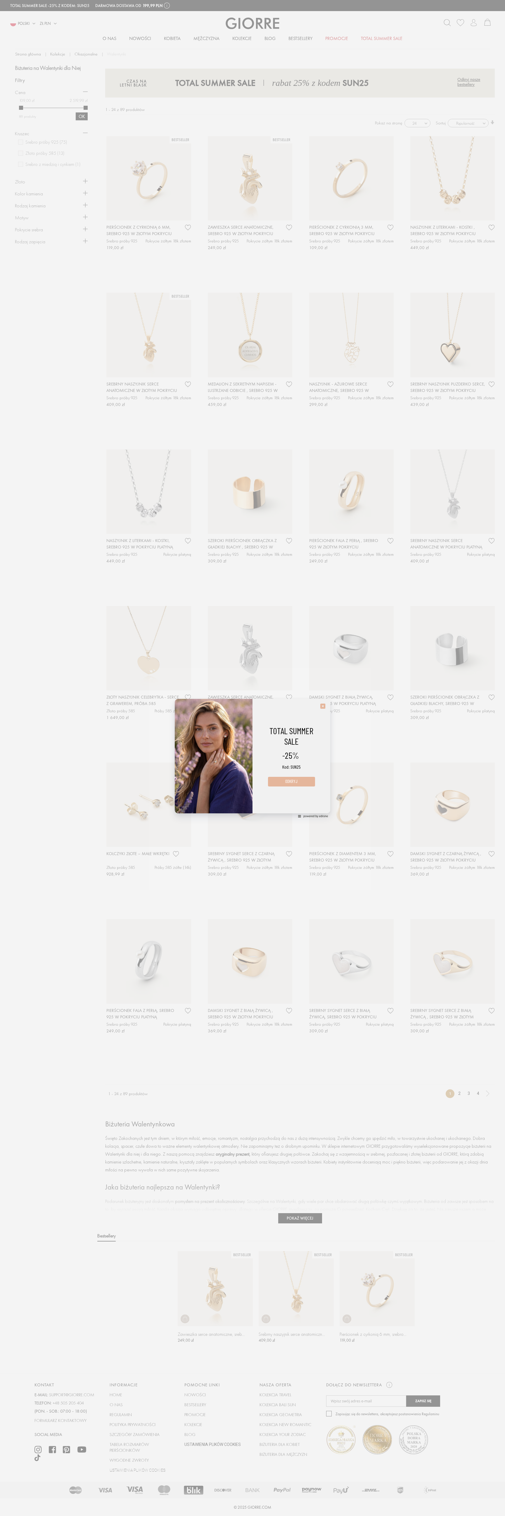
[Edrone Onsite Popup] (252, 758)
